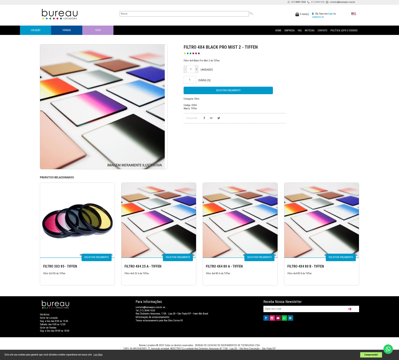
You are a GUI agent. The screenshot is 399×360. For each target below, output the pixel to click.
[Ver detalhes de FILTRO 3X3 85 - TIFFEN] (77, 219)
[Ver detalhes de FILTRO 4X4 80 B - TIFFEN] (321, 219)
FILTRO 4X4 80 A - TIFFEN (224, 266)
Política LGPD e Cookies (344, 30)
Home (278, 30)
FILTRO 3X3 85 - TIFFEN (60, 266)
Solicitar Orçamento (228, 90)
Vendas (66, 30)
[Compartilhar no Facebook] (204, 118)
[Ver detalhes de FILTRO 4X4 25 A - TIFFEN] (158, 219)
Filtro (196, 98)
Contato (322, 30)
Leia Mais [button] (98, 354)
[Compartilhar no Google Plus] (211, 118)
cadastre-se (318, 16)
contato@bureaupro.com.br (342, 2)
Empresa (289, 30)
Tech (98, 30)
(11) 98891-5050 (298, 2)
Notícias (310, 30)
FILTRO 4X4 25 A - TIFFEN (143, 266)
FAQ (300, 30)
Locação (35, 30)
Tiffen (194, 108)
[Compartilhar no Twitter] (218, 118)
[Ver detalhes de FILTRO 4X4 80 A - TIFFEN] (240, 219)
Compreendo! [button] (371, 354)
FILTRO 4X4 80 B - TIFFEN (305, 266)
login (330, 13)
